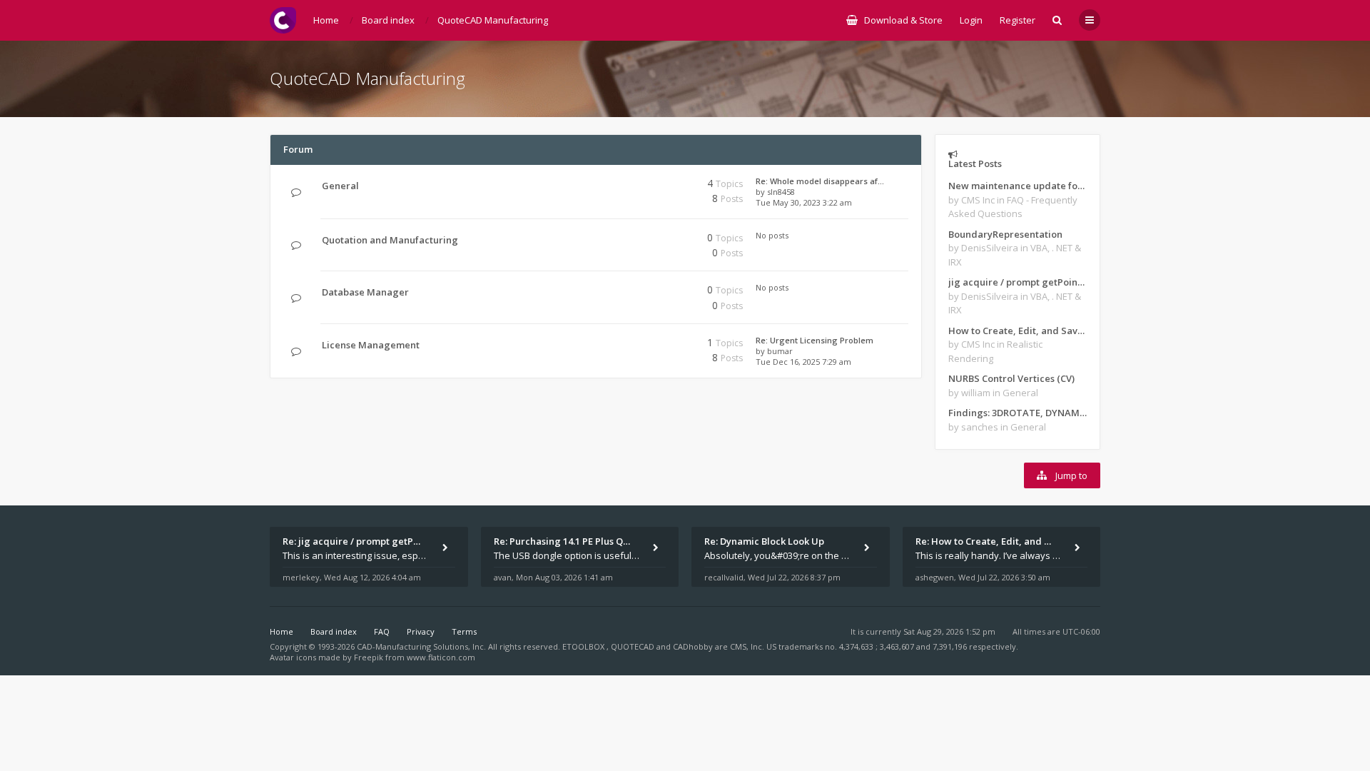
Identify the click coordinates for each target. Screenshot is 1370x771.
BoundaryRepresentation (1005, 234)
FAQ (382, 631)
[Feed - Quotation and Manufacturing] (640, 240)
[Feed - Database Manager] (640, 292)
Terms (464, 631)
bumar (780, 351)
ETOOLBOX (584, 646)
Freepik (368, 657)
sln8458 (781, 191)
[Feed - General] (640, 186)
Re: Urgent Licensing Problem (814, 340)
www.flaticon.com (441, 657)
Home (281, 631)
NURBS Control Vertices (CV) (1011, 378)
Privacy (421, 631)
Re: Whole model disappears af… (820, 181)
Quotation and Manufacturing (390, 239)
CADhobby (693, 646)
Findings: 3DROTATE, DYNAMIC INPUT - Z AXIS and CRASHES (1017, 412)
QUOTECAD (633, 646)
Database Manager (365, 292)
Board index (333, 631)
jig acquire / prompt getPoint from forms (1017, 282)
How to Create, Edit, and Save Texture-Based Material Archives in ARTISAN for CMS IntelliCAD (1017, 330)
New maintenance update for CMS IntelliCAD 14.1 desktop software (1017, 185)
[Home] (283, 20)
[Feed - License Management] (640, 345)
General (340, 185)
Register (1017, 20)
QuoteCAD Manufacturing (367, 78)
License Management (371, 344)
